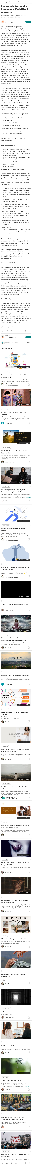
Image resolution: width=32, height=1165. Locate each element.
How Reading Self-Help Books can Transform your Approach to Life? (12, 1118)
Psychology (5, 326)
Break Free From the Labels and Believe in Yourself (15, 413)
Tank (2, 1011)
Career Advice (6, 371)
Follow (28, 21)
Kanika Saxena (8, 1127)
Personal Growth (6, 447)
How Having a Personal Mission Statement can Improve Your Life (15, 750)
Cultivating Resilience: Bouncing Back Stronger (13, 529)
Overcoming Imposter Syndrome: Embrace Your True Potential (15, 568)
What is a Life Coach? (8, 1045)
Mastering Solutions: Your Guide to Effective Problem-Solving (16, 376)
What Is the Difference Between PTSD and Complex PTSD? (15, 864)
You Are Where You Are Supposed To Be (14, 604)
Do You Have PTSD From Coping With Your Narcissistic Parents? (15, 901)
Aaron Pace (7, 1089)
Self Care (13, 326)
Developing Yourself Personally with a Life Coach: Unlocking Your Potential (15, 491)
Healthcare (5, 708)
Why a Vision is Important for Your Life (14, 939)
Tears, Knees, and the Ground (11, 1080)
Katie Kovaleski (8, 501)
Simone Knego (8, 423)
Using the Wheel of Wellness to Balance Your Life (14, 713)
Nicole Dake (8, 647)
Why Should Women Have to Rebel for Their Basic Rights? (15, 1156)
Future (4, 822)
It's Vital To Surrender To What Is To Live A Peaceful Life (15, 452)
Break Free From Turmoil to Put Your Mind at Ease (15, 788)
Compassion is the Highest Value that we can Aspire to (14, 975)
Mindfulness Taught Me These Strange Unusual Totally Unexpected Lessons (14, 639)
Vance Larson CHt (9, 610)
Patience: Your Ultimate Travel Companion (15, 675)
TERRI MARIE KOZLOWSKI (11, 462)
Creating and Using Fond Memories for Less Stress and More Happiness (15, 826)
